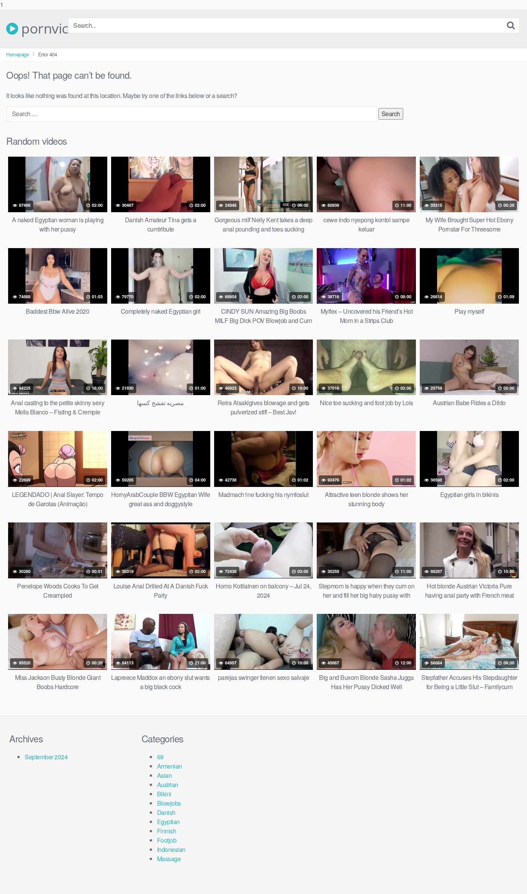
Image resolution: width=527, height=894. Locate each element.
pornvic (43, 28)
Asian (164, 775)
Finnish (166, 830)
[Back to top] (506, 872)
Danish (166, 812)
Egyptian (168, 821)
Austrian (167, 784)
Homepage (17, 54)
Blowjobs (169, 803)
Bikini (164, 793)
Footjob (167, 840)
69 (160, 756)
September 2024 (46, 756)
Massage (169, 858)
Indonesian (171, 849)
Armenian (169, 766)
